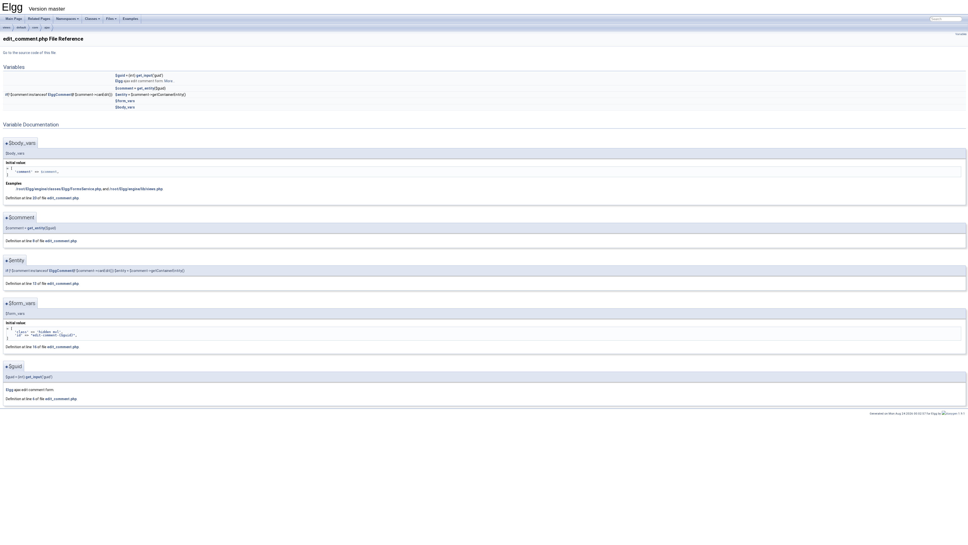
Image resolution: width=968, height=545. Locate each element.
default (21, 27)
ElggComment (60, 95)
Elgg (119, 81)
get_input (144, 75)
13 (35, 284)
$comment (124, 88)
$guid (120, 75)
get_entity (145, 88)
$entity (121, 95)
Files (110, 19)
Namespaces (66, 19)
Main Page (14, 19)
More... (169, 81)
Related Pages (39, 19)
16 (35, 347)
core (35, 27)
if (6, 95)
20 (35, 198)
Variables (961, 34)
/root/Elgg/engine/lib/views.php (136, 189)
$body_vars (125, 107)
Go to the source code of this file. (29, 53)
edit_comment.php (63, 198)
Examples (130, 19)
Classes (91, 19)
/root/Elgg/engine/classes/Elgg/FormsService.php (58, 189)
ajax (47, 27)
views (6, 27)
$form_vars (125, 101)
